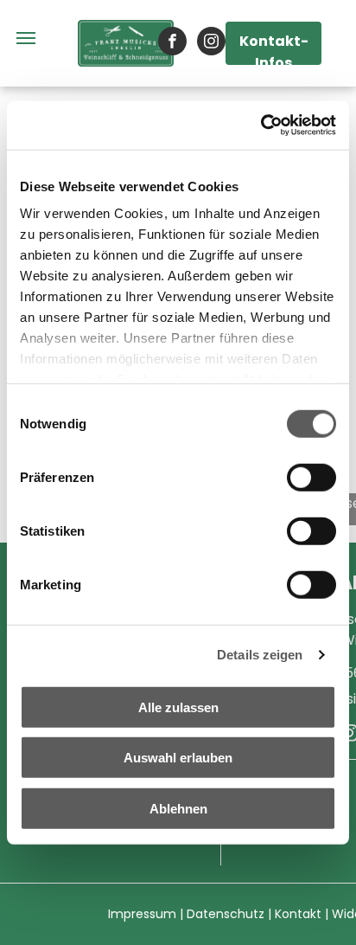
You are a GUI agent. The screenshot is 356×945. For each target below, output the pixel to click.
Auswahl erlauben (178, 757)
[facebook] (172, 43)
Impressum (142, 913)
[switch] (311, 477)
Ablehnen (178, 807)
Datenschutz (225, 913)
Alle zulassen (178, 706)
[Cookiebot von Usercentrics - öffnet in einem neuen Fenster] (260, 125)
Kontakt (298, 913)
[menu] (26, 38)
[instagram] (211, 43)
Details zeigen (259, 654)
